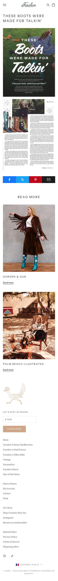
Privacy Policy (10, 537)
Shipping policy (11, 546)
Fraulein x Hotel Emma (14, 449)
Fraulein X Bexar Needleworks (18, 444)
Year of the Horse (11, 474)
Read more (8, 282)
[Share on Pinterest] (35, 179)
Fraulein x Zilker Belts (14, 454)
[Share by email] (48, 179)
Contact (7, 493)
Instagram (8, 517)
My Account (9, 488)
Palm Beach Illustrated (23, 363)
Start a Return (10, 483)
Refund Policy (10, 532)
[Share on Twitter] (22, 179)
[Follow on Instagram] (4, 555)
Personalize (9, 464)
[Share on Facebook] (9, 179)
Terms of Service (11, 541)
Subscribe (14, 429)
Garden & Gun (14, 276)
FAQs (5, 498)
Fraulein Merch (10, 469)
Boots (5, 440)
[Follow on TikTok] (12, 555)
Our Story (7, 507)
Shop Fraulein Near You (14, 512)
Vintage (7, 459)
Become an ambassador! (15, 522)
